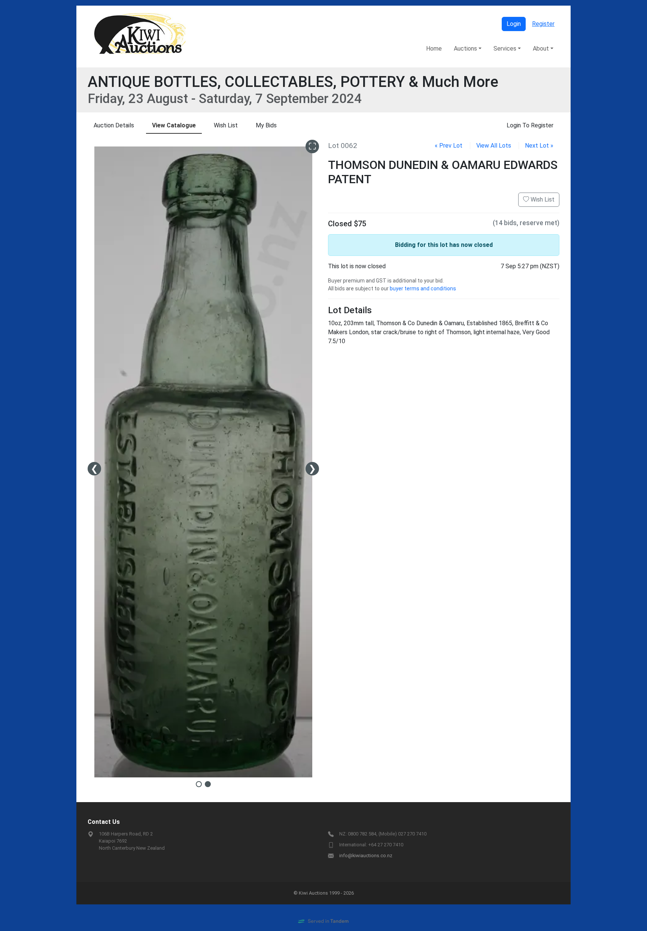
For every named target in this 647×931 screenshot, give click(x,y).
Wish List (542, 199)
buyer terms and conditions (423, 288)
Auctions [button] (465, 48)
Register (543, 23)
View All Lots (493, 145)
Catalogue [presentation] (174, 125)
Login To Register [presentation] (530, 125)
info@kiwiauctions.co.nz (365, 855)
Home (434, 48)
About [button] (541, 48)
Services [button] (504, 48)
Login (514, 23)
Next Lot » (539, 145)
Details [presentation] (114, 125)
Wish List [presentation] (226, 125)
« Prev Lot (448, 145)
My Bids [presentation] (266, 125)
